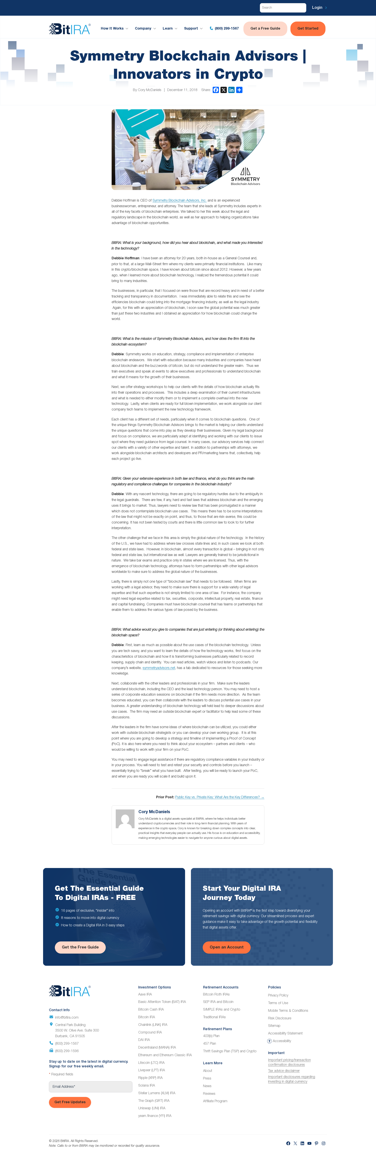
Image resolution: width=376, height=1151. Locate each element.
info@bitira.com (67, 1017)
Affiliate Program (215, 1101)
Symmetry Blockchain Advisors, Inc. (180, 200)
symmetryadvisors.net (159, 668)
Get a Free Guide (265, 28)
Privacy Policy (278, 995)
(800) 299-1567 (226, 28)
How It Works (112, 28)
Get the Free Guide (80, 947)
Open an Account (227, 947)
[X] (224, 90)
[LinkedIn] (231, 90)
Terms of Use (278, 1003)
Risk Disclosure (279, 1018)
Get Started (307, 28)
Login (318, 8)
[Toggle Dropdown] (127, 29)
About (207, 1070)
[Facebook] (216, 90)
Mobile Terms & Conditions (288, 1010)
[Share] (239, 90)
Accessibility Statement (285, 1033)
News (207, 1086)
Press (207, 1078)
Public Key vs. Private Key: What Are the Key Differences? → (219, 797)
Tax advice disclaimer (284, 1070)
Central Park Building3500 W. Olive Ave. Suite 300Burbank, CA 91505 (77, 1031)
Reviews (209, 1093)
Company (143, 28)
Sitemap (274, 1025)
